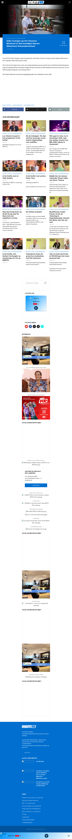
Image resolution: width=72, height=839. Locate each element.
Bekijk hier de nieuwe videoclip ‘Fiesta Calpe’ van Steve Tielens (58, 178)
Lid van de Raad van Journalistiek (31, 806)
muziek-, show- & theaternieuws (16, 38)
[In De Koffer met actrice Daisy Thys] (36, 165)
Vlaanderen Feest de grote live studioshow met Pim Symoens (35, 256)
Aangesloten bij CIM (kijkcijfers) (31, 808)
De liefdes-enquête (34, 212)
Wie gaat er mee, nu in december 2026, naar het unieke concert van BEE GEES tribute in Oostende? (58, 140)
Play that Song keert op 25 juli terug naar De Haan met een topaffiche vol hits (12, 215)
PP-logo (24, 814)
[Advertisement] (36, 91)
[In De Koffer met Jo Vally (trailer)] (13, 165)
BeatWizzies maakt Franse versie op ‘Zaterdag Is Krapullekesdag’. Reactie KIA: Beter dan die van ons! (59, 217)
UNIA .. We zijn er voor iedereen (31, 811)
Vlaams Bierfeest (17, 105)
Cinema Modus (63, 45)
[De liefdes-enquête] (36, 201)
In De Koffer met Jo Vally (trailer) (10, 177)
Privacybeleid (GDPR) (28, 820)
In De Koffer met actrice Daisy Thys (36, 177)
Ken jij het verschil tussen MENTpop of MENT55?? (42, 784)
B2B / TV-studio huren (28, 803)
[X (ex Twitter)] (38, 326)
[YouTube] (26, 326)
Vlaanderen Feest (29, 105)
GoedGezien (25, 817)
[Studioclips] (28, 764)
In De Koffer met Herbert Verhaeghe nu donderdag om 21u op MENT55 (12, 257)
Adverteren (36, 485)
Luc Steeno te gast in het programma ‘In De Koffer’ (11, 138)
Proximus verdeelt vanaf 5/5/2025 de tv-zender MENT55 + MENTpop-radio (42, 774)
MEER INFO (27, 752)
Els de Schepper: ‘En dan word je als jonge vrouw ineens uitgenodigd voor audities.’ (36, 139)
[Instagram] (34, 326)
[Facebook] (30, 326)
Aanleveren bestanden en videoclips (32, 797)
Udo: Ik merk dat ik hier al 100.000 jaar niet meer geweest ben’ (59, 256)
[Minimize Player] (68, 835)
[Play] (36, 308)
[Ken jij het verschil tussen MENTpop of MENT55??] (28, 785)
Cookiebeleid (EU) (27, 822)
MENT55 (5, 142)
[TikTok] (42, 326)
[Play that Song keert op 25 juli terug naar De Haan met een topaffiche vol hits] (13, 201)
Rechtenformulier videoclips (30, 800)
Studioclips (40, 761)
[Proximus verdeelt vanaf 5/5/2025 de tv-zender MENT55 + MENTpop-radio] (28, 774)
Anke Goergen (7, 105)
